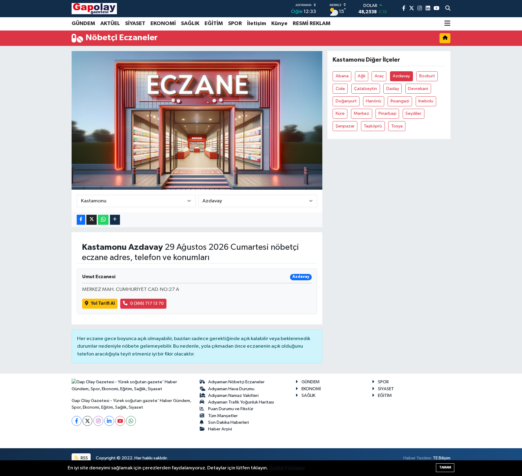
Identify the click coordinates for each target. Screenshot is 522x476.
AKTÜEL (110, 23)
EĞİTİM (214, 23)
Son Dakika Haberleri (228, 422)
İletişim (256, 23)
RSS (84, 458)
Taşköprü (373, 126)
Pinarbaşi (387, 113)
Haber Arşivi (220, 429)
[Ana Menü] (447, 24)
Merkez (361, 113)
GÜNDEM (83, 23)
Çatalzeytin (365, 88)
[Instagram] (98, 421)
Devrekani (418, 88)
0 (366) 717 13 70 (147, 303)
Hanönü (373, 101)
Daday (392, 88)
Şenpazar (345, 126)
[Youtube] (120, 421)
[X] (87, 421)
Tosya (397, 126)
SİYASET (135, 23)
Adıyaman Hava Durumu (231, 389)
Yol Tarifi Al (103, 303)
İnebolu (425, 101)
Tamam (445, 467)
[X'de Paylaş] (91, 220)
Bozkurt (427, 76)
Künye (279, 23)
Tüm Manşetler (223, 415)
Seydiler (413, 113)
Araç (379, 76)
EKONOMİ (163, 23)
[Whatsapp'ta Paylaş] (103, 220)
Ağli (361, 76)
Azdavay (401, 76)
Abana (342, 76)
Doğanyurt (346, 101)
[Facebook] (77, 421)
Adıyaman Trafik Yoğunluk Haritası (241, 402)
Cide (340, 88)
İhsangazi (400, 101)
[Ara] (447, 9)
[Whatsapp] (131, 421)
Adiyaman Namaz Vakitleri (233, 395)
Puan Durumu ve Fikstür (230, 409)
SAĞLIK (190, 23)
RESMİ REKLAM (311, 23)
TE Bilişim (441, 458)
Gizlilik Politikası (287, 468)
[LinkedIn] (109, 421)
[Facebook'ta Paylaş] (81, 220)
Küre (340, 113)
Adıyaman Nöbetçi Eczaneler (236, 382)
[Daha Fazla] (115, 220)
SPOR (235, 23)
